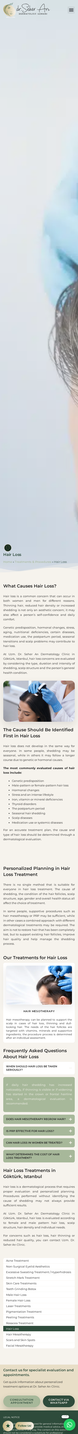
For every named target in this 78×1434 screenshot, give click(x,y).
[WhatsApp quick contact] (69, 1425)
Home (7, 561)
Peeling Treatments (20, 1317)
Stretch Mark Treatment (23, 1277)
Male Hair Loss (16, 1294)
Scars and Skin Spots (20, 1340)
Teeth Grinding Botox (21, 1289)
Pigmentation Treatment (24, 1311)
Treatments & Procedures (33, 561)
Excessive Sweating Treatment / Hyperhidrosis (38, 1272)
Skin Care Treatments (21, 1283)
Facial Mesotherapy (19, 1345)
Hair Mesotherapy (18, 1334)
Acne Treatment (17, 1260)
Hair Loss (12, 1328)
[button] (71, 10)
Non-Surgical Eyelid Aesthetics (28, 1266)
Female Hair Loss (18, 1300)
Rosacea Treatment (19, 1323)
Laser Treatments (18, 1306)
